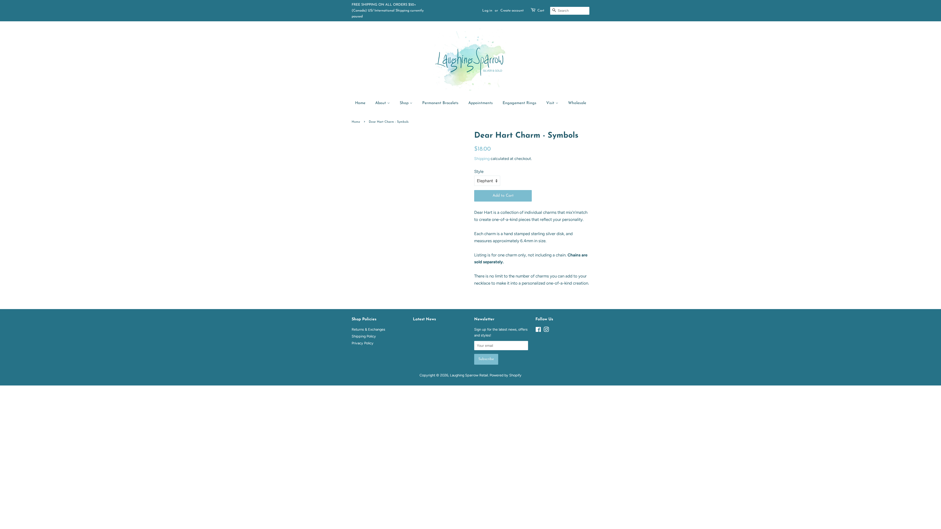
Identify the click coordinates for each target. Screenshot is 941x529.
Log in (487, 10)
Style (478, 171)
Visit (551, 103)
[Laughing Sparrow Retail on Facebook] (538, 330)
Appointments (480, 103)
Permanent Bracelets (440, 103)
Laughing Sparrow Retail (469, 375)
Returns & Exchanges (368, 329)
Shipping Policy (364, 336)
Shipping (482, 158)
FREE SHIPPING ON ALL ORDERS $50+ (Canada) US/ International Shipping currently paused (388, 10)
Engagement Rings (519, 103)
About (381, 103)
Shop (405, 103)
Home (360, 103)
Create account (512, 10)
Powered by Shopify (505, 375)
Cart (540, 10)
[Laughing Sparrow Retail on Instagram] (546, 330)
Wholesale (577, 103)
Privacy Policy (362, 343)
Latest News (424, 319)
